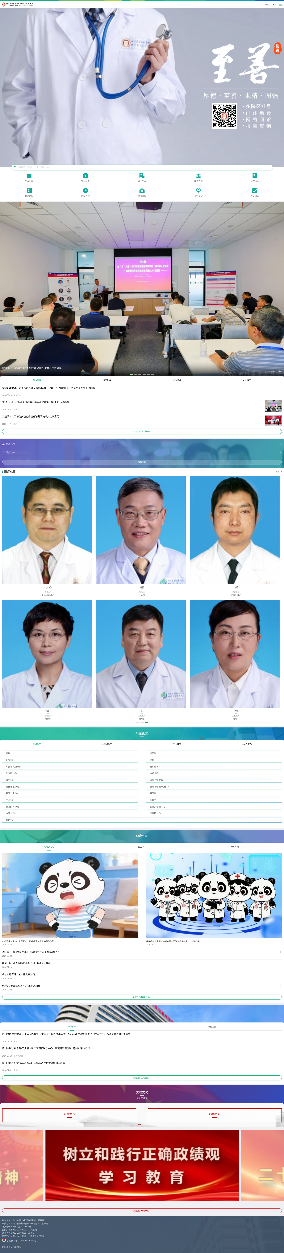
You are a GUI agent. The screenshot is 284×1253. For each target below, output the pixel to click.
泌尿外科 (154, 766)
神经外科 (154, 773)
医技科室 (177, 744)
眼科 (152, 760)
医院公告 (72, 1026)
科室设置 (142, 733)
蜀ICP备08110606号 (22, 1226)
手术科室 (37, 744)
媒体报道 (177, 380)
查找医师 (142, 462)
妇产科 (153, 753)
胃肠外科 (10, 780)
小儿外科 (10, 800)
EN (274, 4)
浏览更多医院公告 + (142, 1078)
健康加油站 (49, 846)
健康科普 (142, 835)
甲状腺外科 (155, 813)
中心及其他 (247, 744)
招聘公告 (212, 1026)
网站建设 (6, 1247)
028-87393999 (19, 1230)
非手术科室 (107, 744)
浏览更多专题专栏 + (142, 1211)
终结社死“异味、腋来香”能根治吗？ (19, 974)
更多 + (279, 471)
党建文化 (142, 1093)
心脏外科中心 (12, 806)
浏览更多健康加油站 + (142, 997)
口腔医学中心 (156, 780)
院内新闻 (37, 380)
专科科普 (235, 846)
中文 (267, 4)
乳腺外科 (10, 760)
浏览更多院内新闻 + (142, 431)
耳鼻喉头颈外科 (13, 766)
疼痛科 (153, 793)
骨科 (8, 753)
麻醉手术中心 (12, 793)
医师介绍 (9, 471)
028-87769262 (19, 1236)
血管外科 (10, 813)
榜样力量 (214, 1114)
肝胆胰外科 (11, 773)
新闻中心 (69, 1114)
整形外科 (10, 820)
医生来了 (142, 846)
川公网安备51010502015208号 (21, 1241)
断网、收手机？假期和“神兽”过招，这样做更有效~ (27, 963)
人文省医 (247, 380)
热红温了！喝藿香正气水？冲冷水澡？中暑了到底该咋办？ (31, 952)
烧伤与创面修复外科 (160, 786)
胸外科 (153, 800)
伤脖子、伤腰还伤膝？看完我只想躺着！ (22, 985)
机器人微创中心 (157, 806)
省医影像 (107, 380)
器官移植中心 (12, 786)
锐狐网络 (17, 1247)
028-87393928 (19, 1233)
